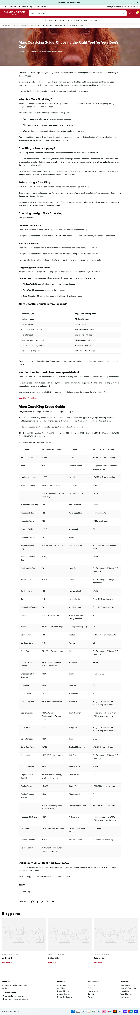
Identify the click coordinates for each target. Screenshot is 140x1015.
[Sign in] (131, 13)
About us (84, 20)
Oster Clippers (62, 988)
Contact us (94, 20)
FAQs (90, 988)
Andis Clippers (62, 985)
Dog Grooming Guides (26, 25)
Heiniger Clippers (63, 991)
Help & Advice (93, 991)
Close (137, 2)
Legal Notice (124, 997)
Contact (91, 994)
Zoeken (124, 13)
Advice (76, 20)
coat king (26, 891)
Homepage (6, 25)
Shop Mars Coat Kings (28, 398)
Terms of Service (126, 994)
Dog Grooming (47, 20)
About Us (91, 985)
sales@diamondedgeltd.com (16, 996)
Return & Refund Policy (128, 988)
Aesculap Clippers (63, 994)
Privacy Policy (125, 991)
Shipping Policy (125, 985)
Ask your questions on (17, 999)
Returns (91, 997)
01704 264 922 (10, 993)
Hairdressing (59, 20)
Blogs (14, 25)
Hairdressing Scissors (64, 997)
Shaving (69, 20)
